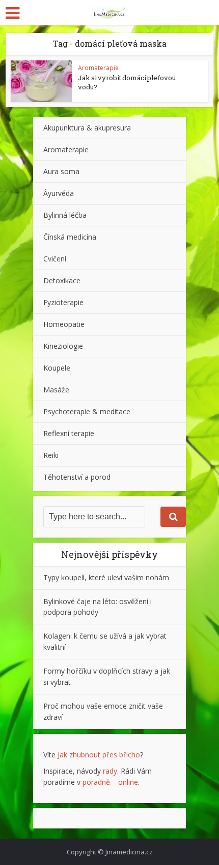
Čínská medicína (69, 237)
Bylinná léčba (65, 215)
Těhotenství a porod (77, 477)
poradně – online (110, 782)
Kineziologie (63, 346)
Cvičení (54, 258)
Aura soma (61, 171)
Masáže (56, 389)
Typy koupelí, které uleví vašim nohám (106, 577)
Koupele (56, 368)
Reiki (51, 455)
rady (110, 771)
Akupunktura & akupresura (87, 127)
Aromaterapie (98, 67)
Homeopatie (64, 324)
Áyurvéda (58, 193)
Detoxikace (61, 280)
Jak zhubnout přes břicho (99, 754)
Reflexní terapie (68, 433)
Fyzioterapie (63, 302)
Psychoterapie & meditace (86, 411)
